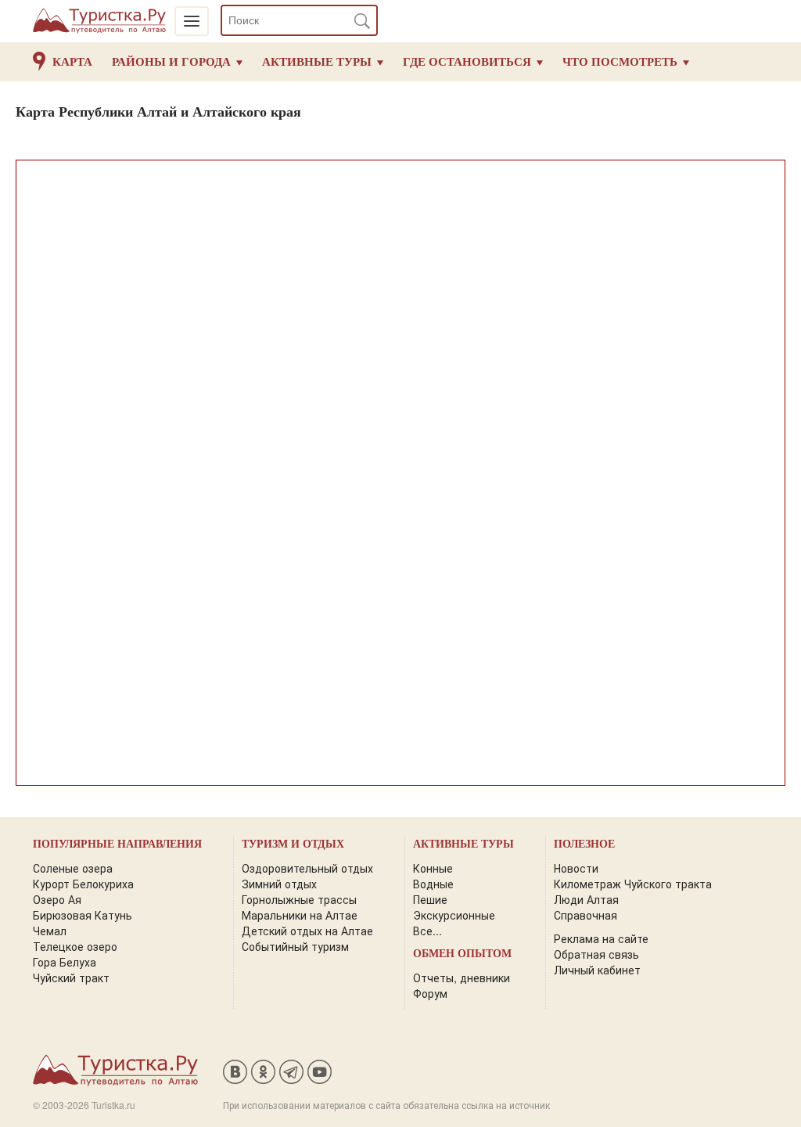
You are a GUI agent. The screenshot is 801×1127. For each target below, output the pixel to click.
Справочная (585, 915)
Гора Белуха (64, 962)
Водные (433, 883)
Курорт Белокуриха (83, 883)
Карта (72, 62)
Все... (427, 930)
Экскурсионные (454, 915)
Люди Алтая (586, 899)
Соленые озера (73, 868)
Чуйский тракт (71, 977)
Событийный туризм (295, 946)
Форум (430, 993)
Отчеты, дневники (461, 977)
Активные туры (317, 62)
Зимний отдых (279, 883)
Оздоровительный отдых (307, 868)
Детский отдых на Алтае (307, 930)
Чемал (49, 930)
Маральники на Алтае (299, 915)
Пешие (430, 899)
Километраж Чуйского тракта (633, 883)
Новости (576, 868)
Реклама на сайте (601, 938)
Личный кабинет (597, 970)
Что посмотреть (619, 62)
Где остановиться (467, 62)
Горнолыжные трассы (299, 899)
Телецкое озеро (75, 946)
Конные (433, 868)
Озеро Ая (57, 899)
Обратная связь (596, 954)
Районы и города (171, 62)
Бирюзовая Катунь (82, 915)
